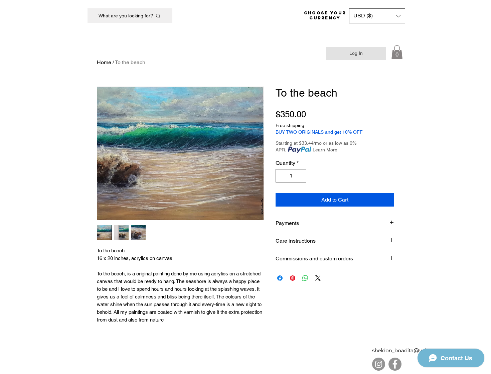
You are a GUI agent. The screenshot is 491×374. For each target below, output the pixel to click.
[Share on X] (318, 278)
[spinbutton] (291, 175)
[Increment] (300, 175)
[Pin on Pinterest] (293, 278)
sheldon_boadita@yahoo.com (410, 351)
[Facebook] (394, 364)
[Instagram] (378, 364)
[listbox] (377, 15)
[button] (377, 15)
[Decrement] (281, 175)
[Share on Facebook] (280, 278)
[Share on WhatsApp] (305, 278)
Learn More (325, 149)
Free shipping (290, 125)
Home (104, 62)
